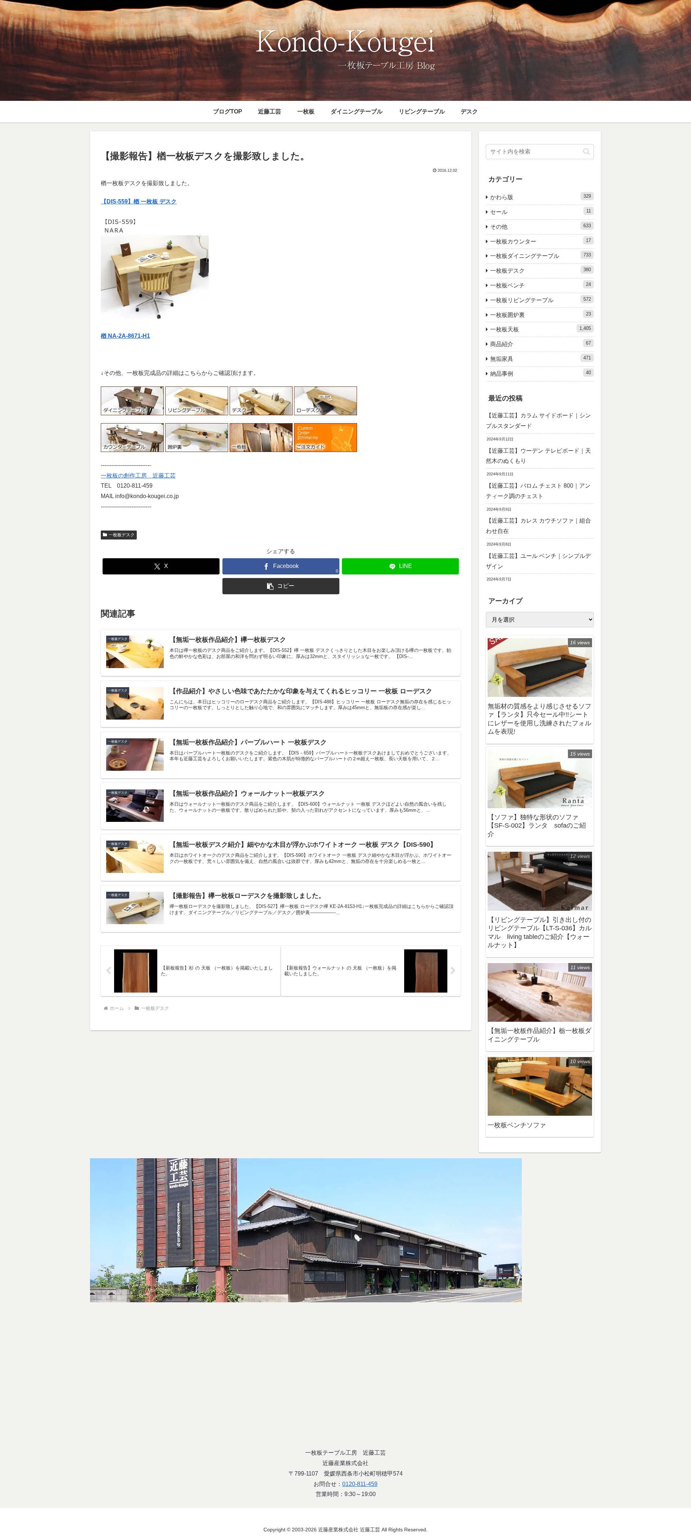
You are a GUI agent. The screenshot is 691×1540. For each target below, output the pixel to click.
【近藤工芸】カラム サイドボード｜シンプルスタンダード (538, 420)
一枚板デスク (122, 534)
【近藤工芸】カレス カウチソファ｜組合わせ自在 (538, 526)
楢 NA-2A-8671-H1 (125, 336)
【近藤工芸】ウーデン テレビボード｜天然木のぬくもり (538, 456)
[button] (280, 586)
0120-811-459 (360, 1484)
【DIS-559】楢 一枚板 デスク (139, 201)
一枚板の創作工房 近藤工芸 (138, 476)
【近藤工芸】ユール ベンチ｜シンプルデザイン (538, 561)
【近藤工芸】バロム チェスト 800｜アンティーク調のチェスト (538, 491)
